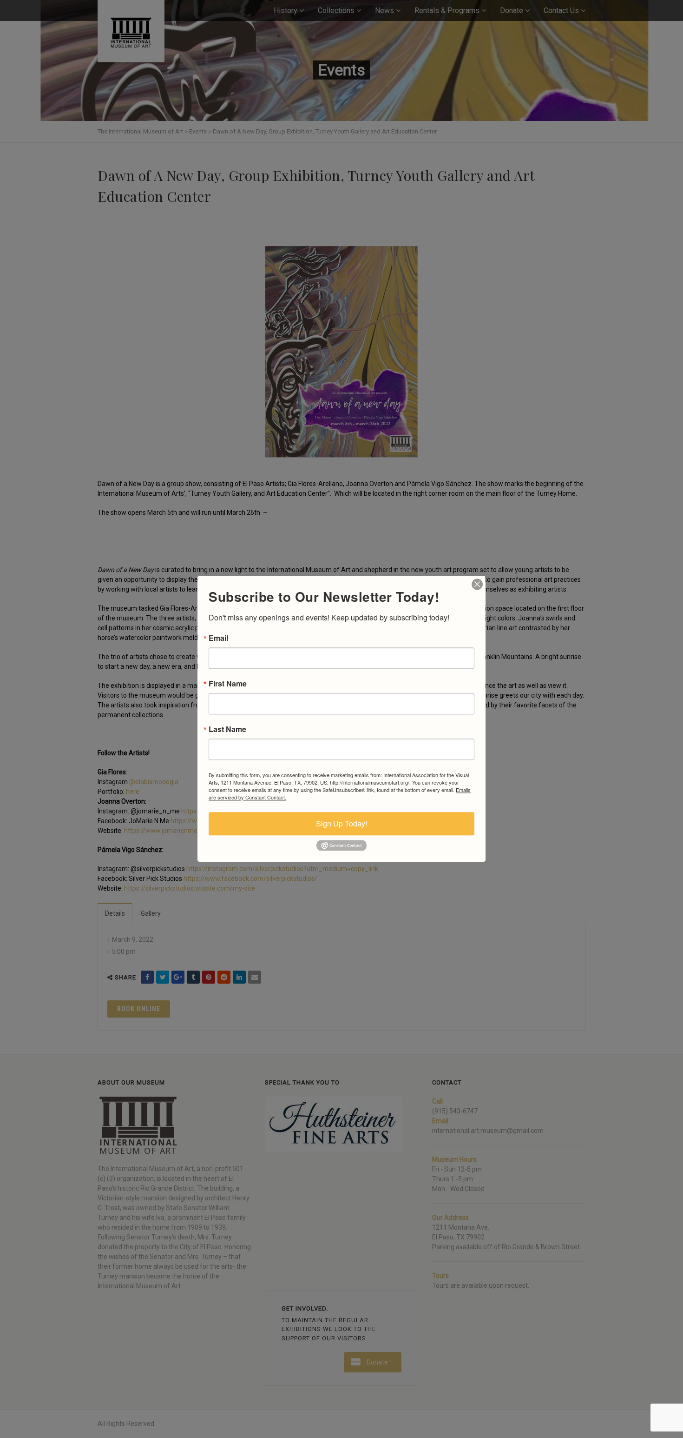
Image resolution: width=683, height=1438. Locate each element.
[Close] (477, 584)
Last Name (227, 729)
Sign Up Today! (341, 823)
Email (218, 638)
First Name (228, 683)
